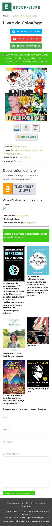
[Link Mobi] (16, 128)
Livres (15, 16)
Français (18, 161)
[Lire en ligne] (26, 136)
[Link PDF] (35, 128)
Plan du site (26, 506)
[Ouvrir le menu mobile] (48, 7)
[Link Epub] (26, 128)
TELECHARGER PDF (28, 38)
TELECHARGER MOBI (28, 31)
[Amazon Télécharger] (19, 188)
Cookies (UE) (13, 503)
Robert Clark (19, 146)
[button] (26, 204)
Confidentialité (38, 503)
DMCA (25, 503)
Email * (6, 429)
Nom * (6, 417)
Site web (7, 441)
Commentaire (11, 453)
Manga (17, 153)
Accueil (6, 16)
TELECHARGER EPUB (28, 46)
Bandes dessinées (20, 150)
